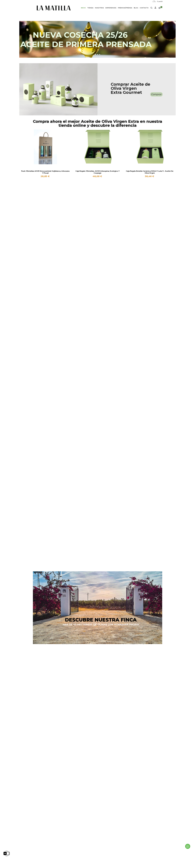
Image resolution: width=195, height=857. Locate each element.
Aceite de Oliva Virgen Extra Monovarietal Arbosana (45, 171)
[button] (156, 94)
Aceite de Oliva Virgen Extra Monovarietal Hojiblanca (97, 171)
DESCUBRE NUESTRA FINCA (101, 620)
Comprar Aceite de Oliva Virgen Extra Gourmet (130, 88)
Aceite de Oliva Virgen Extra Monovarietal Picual (149, 171)
